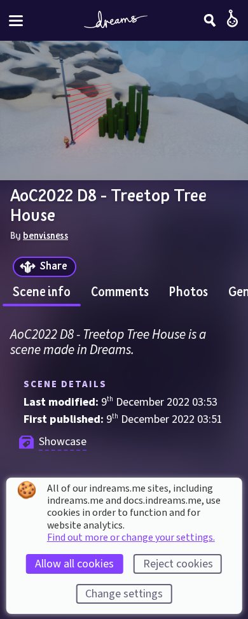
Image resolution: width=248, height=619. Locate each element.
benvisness (45, 235)
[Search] (210, 20)
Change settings (124, 594)
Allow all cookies (74, 564)
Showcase (62, 442)
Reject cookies (178, 564)
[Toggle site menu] (16, 20)
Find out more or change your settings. (131, 537)
